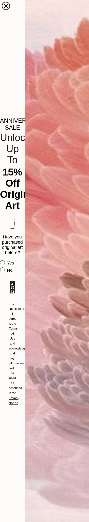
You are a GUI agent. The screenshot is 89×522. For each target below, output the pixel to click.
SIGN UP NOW (12, 287)
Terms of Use (13, 333)
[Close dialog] (6, 6)
